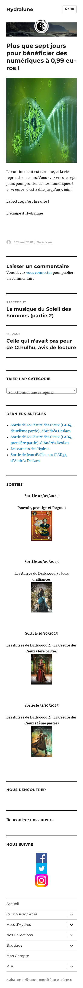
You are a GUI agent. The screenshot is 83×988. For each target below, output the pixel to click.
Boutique (14, 945)
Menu (69, 9)
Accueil (12, 904)
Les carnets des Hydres (30, 449)
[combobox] (41, 391)
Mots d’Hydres (18, 925)
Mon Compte (17, 956)
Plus (10, 966)
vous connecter (39, 272)
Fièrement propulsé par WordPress (48, 980)
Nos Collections (19, 935)
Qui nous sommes (21, 914)
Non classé (44, 242)
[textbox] (41, 392)
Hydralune (19, 9)
